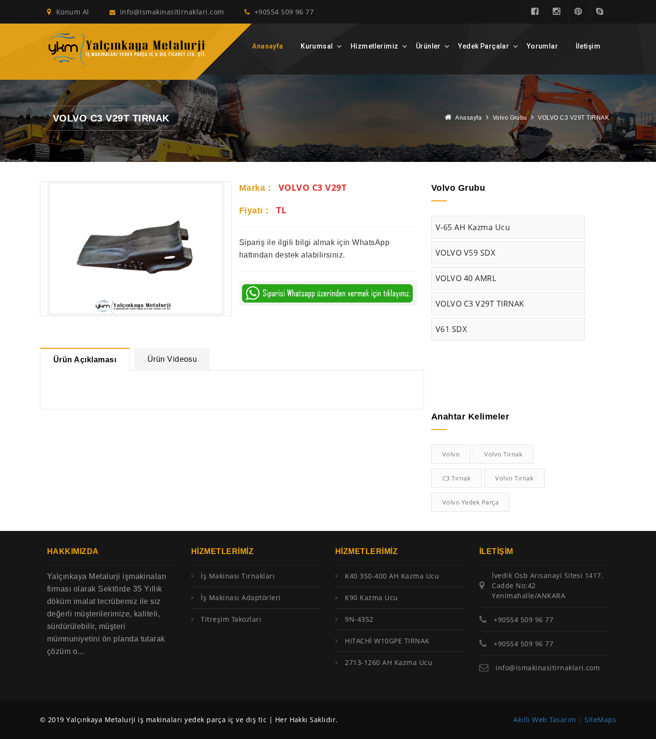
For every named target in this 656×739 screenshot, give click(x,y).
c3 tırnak (456, 478)
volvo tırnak (503, 454)
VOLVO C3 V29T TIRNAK (480, 303)
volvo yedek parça (470, 502)
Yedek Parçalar (483, 46)
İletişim (588, 46)
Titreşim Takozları (231, 619)
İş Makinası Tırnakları (238, 575)
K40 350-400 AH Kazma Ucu (392, 575)
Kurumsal (317, 46)
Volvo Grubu (510, 117)
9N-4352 (359, 619)
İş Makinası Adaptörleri (240, 597)
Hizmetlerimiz (374, 46)
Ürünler (428, 46)
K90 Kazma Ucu (371, 597)
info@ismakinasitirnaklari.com (172, 11)
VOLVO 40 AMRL (466, 278)
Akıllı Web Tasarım (544, 719)
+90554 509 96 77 (283, 11)
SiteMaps (600, 719)
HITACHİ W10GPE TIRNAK (387, 640)
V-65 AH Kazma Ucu (473, 227)
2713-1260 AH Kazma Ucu (388, 662)
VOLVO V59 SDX (465, 252)
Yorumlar (542, 46)
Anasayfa (267, 46)
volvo (451, 454)
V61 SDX (451, 329)
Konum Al (71, 11)
